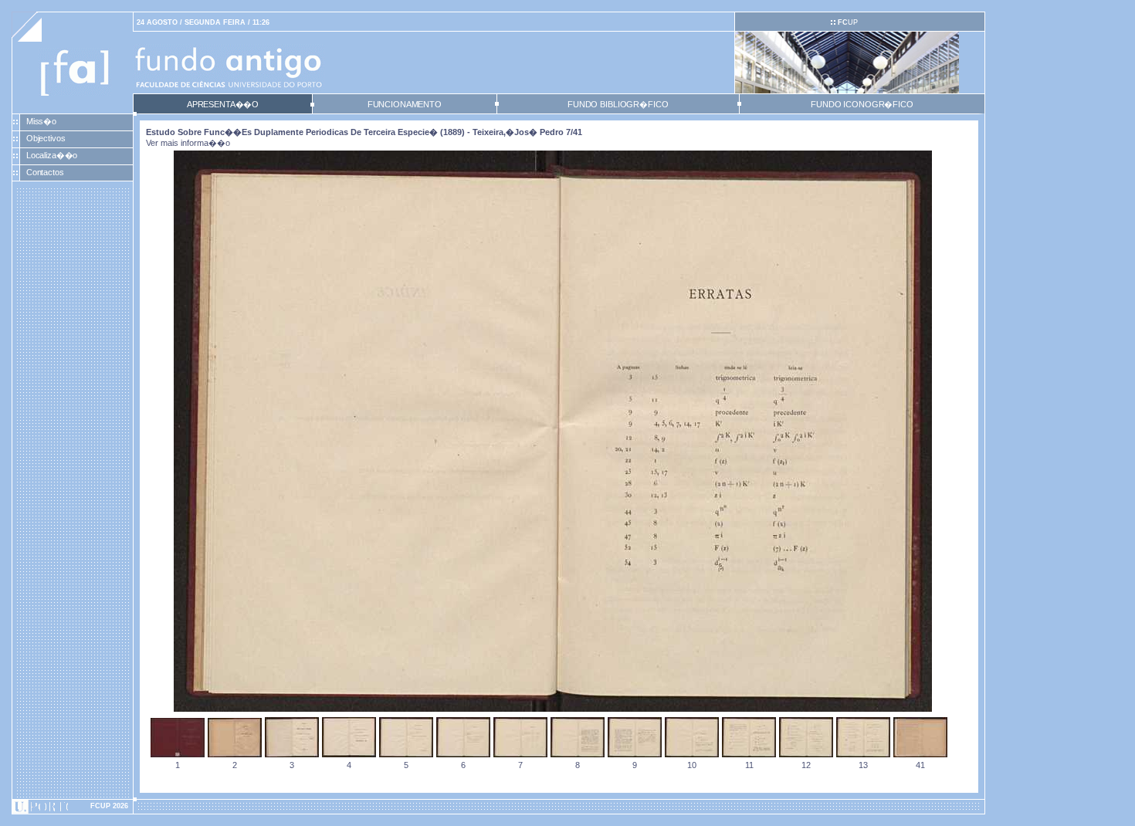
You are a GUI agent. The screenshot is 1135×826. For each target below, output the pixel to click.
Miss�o (41, 121)
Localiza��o (52, 155)
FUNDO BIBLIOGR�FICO (618, 104)
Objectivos (46, 138)
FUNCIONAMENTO (405, 104)
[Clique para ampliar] (553, 708)
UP (848, 22)
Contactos (45, 172)
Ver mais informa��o (188, 142)
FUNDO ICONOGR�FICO (862, 104)
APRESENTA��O (223, 104)
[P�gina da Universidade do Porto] (72, 807)
